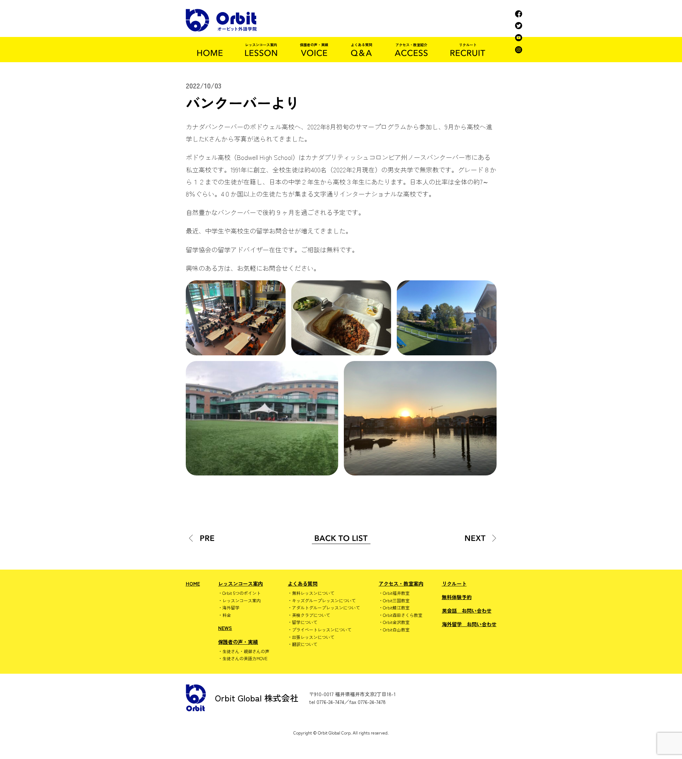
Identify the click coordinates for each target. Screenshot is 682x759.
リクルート (454, 583)
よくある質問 (303, 583)
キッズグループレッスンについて (324, 600)
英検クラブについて (311, 615)
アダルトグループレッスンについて (326, 607)
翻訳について (305, 644)
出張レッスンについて (313, 637)
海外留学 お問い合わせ (469, 624)
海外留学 (230, 607)
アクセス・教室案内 (401, 583)
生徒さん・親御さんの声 (245, 651)
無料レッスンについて (313, 593)
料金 (226, 615)
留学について (305, 622)
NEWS (225, 627)
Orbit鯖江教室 (396, 607)
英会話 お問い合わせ (467, 610)
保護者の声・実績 (238, 641)
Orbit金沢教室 (396, 622)
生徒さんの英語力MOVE (244, 658)
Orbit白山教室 (396, 629)
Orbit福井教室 (396, 593)
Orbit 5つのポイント (241, 593)
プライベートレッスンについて (322, 629)
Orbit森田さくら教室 (402, 615)
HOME (193, 583)
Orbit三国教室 (396, 600)
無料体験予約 (457, 597)
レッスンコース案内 (240, 583)
